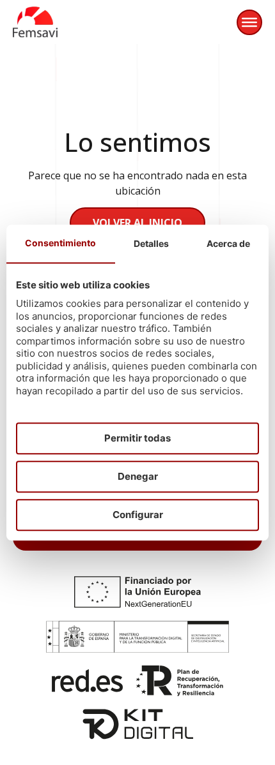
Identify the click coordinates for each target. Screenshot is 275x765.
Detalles (151, 243)
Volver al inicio (137, 223)
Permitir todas (137, 438)
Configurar (138, 515)
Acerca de (228, 243)
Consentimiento (60, 242)
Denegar (138, 476)
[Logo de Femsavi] (35, 22)
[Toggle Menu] (249, 22)
